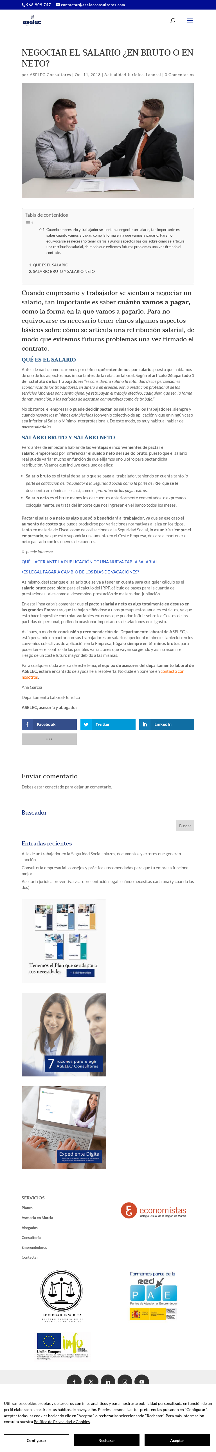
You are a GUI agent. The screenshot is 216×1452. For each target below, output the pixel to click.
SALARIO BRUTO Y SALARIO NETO (64, 271)
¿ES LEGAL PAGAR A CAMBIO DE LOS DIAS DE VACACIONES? (80, 571)
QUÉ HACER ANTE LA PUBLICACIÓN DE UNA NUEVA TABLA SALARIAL (90, 561)
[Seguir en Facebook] (74, 1382)
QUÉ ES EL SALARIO (50, 265)
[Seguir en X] (91, 1382)
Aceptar (177, 1440)
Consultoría (31, 1237)
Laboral (153, 74)
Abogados (30, 1227)
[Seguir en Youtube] (141, 1382)
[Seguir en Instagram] (125, 1382)
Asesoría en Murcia (37, 1217)
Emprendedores (34, 1247)
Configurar (36, 1440)
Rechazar (106, 1440)
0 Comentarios (179, 74)
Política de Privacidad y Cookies (62, 1421)
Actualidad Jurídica (124, 74)
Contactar (30, 1257)
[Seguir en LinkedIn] (108, 1382)
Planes (27, 1208)
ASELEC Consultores (50, 74)
